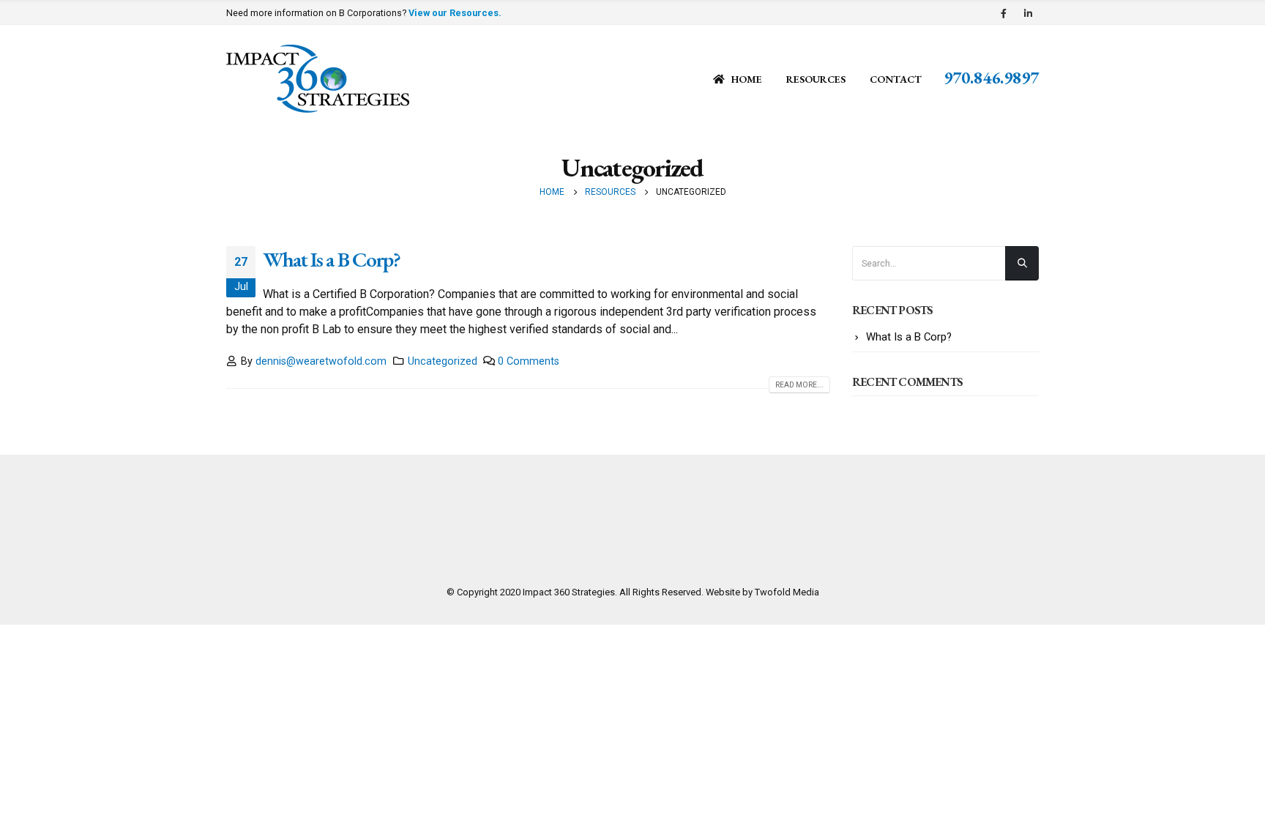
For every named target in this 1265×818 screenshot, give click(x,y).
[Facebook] (1003, 13)
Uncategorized (442, 361)
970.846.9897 (991, 78)
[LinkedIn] (1028, 13)
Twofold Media (787, 592)
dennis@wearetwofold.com (321, 361)
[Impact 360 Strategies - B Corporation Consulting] (317, 79)
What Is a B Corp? (331, 259)
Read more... (799, 385)
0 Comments (528, 361)
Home (746, 79)
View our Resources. (454, 12)
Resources (816, 79)
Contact (896, 79)
